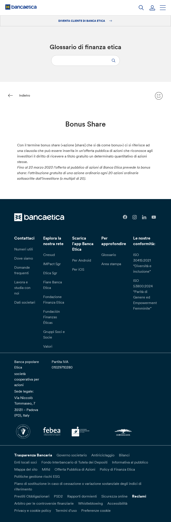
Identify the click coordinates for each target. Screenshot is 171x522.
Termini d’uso (66, 510)
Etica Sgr (50, 273)
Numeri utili (23, 249)
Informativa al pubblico (130, 462)
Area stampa (111, 264)
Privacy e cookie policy (32, 510)
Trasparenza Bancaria (33, 455)
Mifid (46, 469)
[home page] (21, 6)
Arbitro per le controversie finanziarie (44, 503)
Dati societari (24, 302)
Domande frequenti (22, 270)
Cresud (49, 254)
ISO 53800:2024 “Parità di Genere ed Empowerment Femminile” (145, 294)
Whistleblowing (90, 503)
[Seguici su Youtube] (154, 217)
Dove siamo (23, 258)
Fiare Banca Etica (52, 285)
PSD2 (58, 496)
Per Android (81, 260)
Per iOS (78, 269)
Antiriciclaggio (102, 455)
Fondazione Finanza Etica (53, 299)
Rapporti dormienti (82, 496)
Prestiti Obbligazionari (31, 496)
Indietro (24, 95)
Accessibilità (117, 503)
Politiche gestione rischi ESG (37, 476)
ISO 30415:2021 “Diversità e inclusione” (142, 263)
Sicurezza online (114, 496)
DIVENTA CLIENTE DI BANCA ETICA (82, 20)
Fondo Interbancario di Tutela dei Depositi (74, 462)
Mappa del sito (25, 469)
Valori (47, 346)
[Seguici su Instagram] (135, 217)
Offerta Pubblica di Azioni (75, 469)
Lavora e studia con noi (22, 287)
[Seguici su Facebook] (125, 217)
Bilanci (124, 455)
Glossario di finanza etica (85, 47)
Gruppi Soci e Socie (54, 334)
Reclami (139, 496)
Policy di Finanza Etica (117, 469)
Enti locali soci (25, 462)
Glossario (108, 254)
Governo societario (72, 455)
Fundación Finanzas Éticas (51, 317)
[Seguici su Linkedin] (144, 217)
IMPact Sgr (52, 264)
